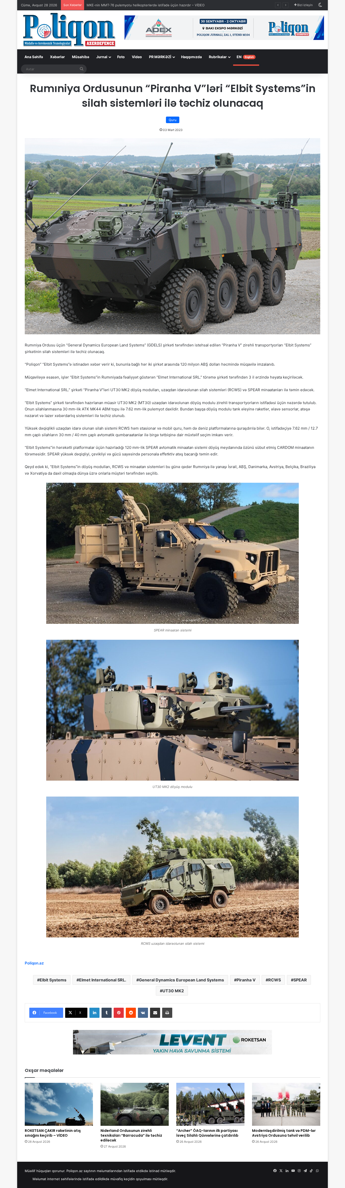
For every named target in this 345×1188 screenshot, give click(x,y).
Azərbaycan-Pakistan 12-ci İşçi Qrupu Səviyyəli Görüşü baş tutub (138, 5)
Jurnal (101, 57)
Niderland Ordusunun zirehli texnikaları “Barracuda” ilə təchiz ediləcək (131, 1135)
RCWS (274, 979)
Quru (173, 120)
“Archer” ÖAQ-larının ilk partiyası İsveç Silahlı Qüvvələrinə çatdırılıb (207, 1133)
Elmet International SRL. (102, 979)
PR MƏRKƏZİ (160, 57)
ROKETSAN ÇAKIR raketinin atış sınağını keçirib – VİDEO (53, 1133)
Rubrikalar (218, 57)
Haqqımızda (191, 57)
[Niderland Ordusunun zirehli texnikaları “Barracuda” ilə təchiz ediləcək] (135, 1104)
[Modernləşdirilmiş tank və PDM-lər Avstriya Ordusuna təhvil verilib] (286, 1104)
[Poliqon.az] (69, 29)
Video (137, 57)
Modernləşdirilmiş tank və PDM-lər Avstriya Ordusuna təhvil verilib (284, 1133)
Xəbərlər (57, 57)
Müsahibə (80, 57)
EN (245, 57)
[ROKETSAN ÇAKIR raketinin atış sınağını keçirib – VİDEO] (59, 1104)
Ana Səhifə (33, 57)
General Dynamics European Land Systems (181, 979)
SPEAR (300, 979)
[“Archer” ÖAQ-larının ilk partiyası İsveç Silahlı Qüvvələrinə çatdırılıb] (210, 1104)
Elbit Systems (53, 979)
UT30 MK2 (173, 990)
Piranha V (246, 979)
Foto (121, 57)
